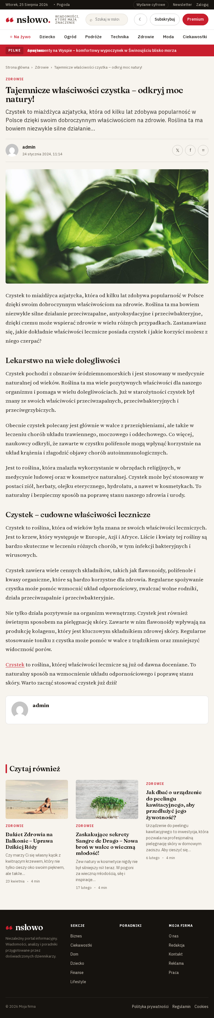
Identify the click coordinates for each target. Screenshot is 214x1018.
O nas (174, 936)
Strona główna (17, 67)
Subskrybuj (165, 19)
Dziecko (47, 36)
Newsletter (182, 4)
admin (28, 147)
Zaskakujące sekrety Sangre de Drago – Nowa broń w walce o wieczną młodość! (107, 843)
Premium (195, 19)
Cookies (201, 1006)
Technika (120, 36)
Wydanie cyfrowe (151, 4)
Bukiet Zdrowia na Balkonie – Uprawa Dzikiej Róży (29, 840)
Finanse (77, 972)
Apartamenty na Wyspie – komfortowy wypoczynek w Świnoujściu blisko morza (102, 50)
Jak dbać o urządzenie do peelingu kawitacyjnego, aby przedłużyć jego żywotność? (174, 805)
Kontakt (176, 954)
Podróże (93, 36)
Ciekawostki (195, 36)
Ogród (70, 36)
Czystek (15, 664)
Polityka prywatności (150, 1006)
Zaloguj (202, 4)
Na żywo (22, 36)
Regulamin (181, 1006)
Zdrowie (146, 36)
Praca (174, 972)
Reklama (176, 963)
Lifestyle (78, 981)
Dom (74, 954)
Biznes (76, 936)
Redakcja (177, 945)
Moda (168, 36)
